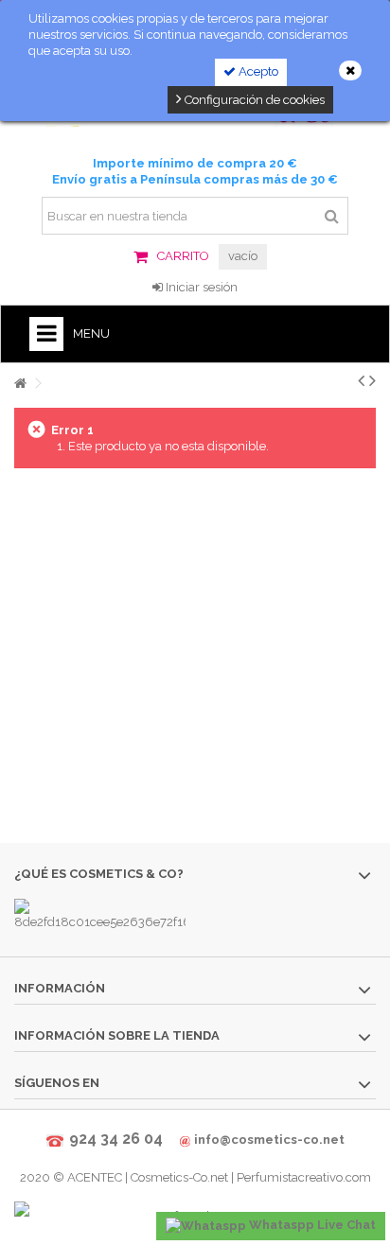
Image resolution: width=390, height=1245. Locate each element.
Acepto (257, 71)
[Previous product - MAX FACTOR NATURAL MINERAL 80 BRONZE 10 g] (361, 380)
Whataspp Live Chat (311, 1225)
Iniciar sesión (200, 287)
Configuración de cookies (253, 100)
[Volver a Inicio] (20, 383)
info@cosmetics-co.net (269, 1139)
